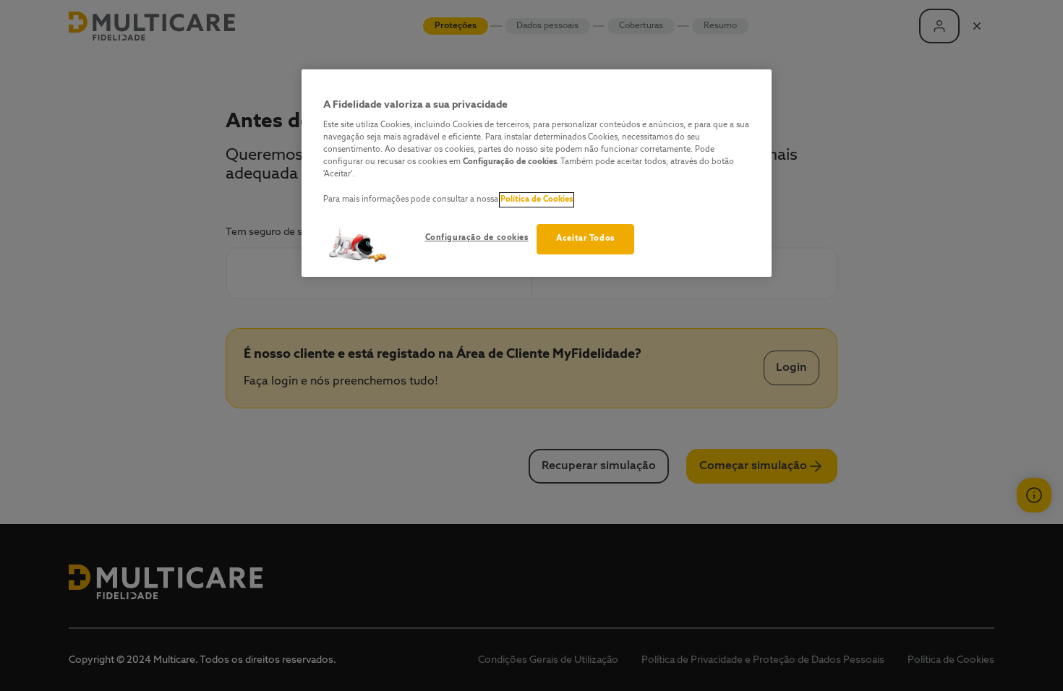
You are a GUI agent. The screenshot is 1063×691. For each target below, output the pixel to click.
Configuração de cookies (477, 237)
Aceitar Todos (585, 238)
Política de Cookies (536, 199)
